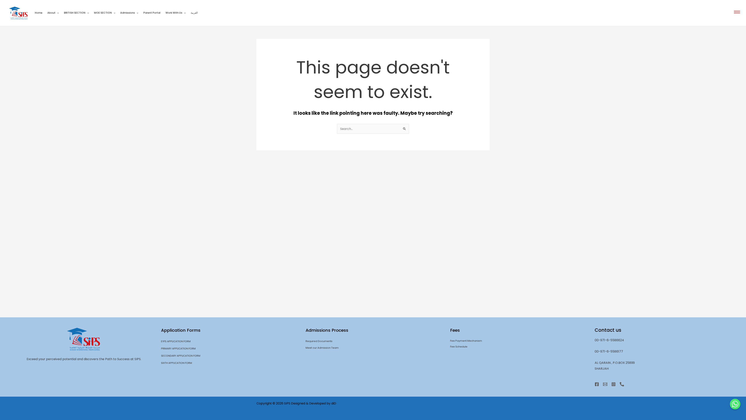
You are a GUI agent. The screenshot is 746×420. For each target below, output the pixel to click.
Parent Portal (151, 13)
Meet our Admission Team (322, 348)
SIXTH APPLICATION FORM (176, 363)
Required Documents (319, 341)
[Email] (605, 384)
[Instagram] (613, 384)
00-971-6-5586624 (609, 340)
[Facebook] (597, 384)
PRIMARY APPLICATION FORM (178, 348)
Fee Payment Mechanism (466, 341)
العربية (194, 13)
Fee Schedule (458, 346)
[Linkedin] (622, 384)
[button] (737, 12)
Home (38, 13)
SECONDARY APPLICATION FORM (180, 356)
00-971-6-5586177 (609, 351)
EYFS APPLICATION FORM (176, 341)
